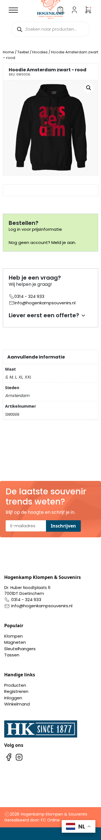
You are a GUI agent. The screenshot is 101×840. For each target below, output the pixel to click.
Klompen (13, 636)
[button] (89, 88)
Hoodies (40, 52)
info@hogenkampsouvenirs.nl (44, 303)
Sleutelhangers (20, 649)
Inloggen (13, 698)
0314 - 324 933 (29, 296)
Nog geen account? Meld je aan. (42, 242)
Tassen (11, 655)
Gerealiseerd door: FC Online (32, 820)
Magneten (15, 642)
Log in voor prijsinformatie (35, 229)
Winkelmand (17, 704)
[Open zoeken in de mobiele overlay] (50, 29)
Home (8, 52)
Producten (15, 685)
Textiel (23, 52)
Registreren (16, 691)
